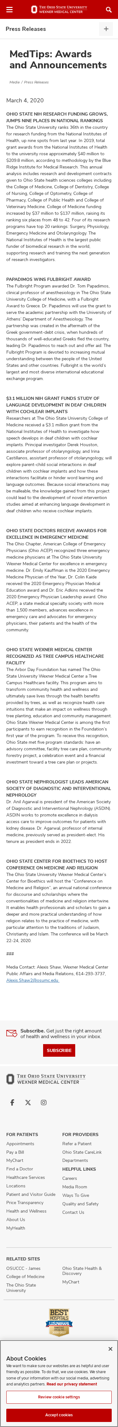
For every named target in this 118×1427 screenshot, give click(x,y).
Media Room (74, 1187)
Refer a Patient (77, 1143)
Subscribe (59, 1050)
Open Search (109, 10)
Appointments (20, 1143)
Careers (69, 1178)
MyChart (14, 1160)
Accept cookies (59, 1415)
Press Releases (26, 28)
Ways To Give (75, 1195)
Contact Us (73, 1212)
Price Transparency (24, 1202)
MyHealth (15, 1228)
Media (14, 82)
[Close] (110, 1349)
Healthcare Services (25, 1177)
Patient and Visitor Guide (30, 1194)
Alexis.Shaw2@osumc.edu (32, 980)
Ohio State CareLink (82, 1152)
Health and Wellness (26, 1211)
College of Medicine (25, 1276)
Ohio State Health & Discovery (82, 1270)
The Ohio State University (21, 1287)
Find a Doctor (19, 1169)
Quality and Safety (80, 1204)
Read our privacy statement (72, 1384)
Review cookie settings (59, 1397)
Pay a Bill (15, 1152)
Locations (15, 1186)
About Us (15, 1219)
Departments (75, 1160)
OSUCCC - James (23, 1268)
